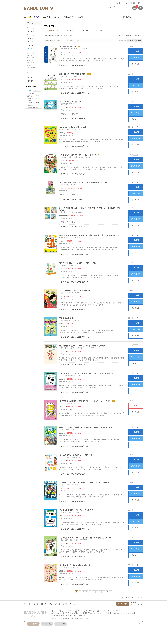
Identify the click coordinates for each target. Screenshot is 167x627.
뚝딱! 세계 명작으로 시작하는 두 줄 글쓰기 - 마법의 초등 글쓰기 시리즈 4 (86, 373)
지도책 (28, 72)
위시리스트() (60, 624)
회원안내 (132, 3)
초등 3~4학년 (30, 31)
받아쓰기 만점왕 (30, 93)
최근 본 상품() (47, 624)
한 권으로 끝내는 (31, 105)
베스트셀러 (46, 16)
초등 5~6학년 (30, 35)
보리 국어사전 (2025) (67, 46)
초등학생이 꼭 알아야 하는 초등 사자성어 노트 (76, 510)
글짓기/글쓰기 (30, 53)
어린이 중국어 (30, 62)
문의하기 (140, 3)
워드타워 (29, 100)
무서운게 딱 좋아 (128, 17)
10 (107, 591)
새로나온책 (85, 30)
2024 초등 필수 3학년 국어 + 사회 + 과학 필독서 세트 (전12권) (83, 182)
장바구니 (134, 8)
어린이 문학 (30, 42)
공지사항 (57, 604)
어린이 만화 (30, 45)
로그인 (125, 3)
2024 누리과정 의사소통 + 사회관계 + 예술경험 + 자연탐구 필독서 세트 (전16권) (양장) (89, 209)
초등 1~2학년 (30, 28)
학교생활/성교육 (31, 67)
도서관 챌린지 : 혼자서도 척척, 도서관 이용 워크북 (78, 154)
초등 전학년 (30, 38)
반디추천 (99, 30)
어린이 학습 (30, 49)
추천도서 (79, 16)
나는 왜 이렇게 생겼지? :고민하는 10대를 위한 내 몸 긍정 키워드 (83, 345)
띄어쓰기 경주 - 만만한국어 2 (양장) (73, 74)
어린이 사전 (30, 60)
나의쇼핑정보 (140, 8)
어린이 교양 (30, 77)
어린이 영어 (30, 81)
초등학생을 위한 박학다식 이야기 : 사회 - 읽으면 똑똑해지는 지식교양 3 (86, 537)
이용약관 (35, 604)
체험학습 (29, 69)
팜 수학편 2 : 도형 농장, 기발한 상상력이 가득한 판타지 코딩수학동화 (85, 401)
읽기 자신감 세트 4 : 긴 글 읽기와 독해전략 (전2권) (78, 263)
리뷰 (71, 55)
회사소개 (27, 604)
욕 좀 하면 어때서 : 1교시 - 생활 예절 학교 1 (76, 290)
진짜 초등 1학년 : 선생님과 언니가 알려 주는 (76, 455)
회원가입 (117, 3)
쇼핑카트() (33, 624)
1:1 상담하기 (122, 603)
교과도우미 (29, 65)
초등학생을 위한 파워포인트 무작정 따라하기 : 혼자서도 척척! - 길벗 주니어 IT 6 (89, 235)
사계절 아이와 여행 (31, 98)
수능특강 (35, 16)
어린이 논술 (30, 55)
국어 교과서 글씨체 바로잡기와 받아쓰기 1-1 (76, 127)
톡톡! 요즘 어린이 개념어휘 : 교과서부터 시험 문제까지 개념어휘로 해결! (86, 427)
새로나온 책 (57, 16)
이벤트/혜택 (68, 16)
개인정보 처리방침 (46, 604)
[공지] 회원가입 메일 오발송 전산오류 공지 (75, 604)
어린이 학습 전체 (53, 30)
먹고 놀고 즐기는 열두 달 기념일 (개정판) (74, 565)
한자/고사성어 (30, 57)
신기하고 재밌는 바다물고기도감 (71, 101)
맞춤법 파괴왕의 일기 (67, 318)
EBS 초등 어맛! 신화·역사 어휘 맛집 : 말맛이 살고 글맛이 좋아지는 (84, 482)
